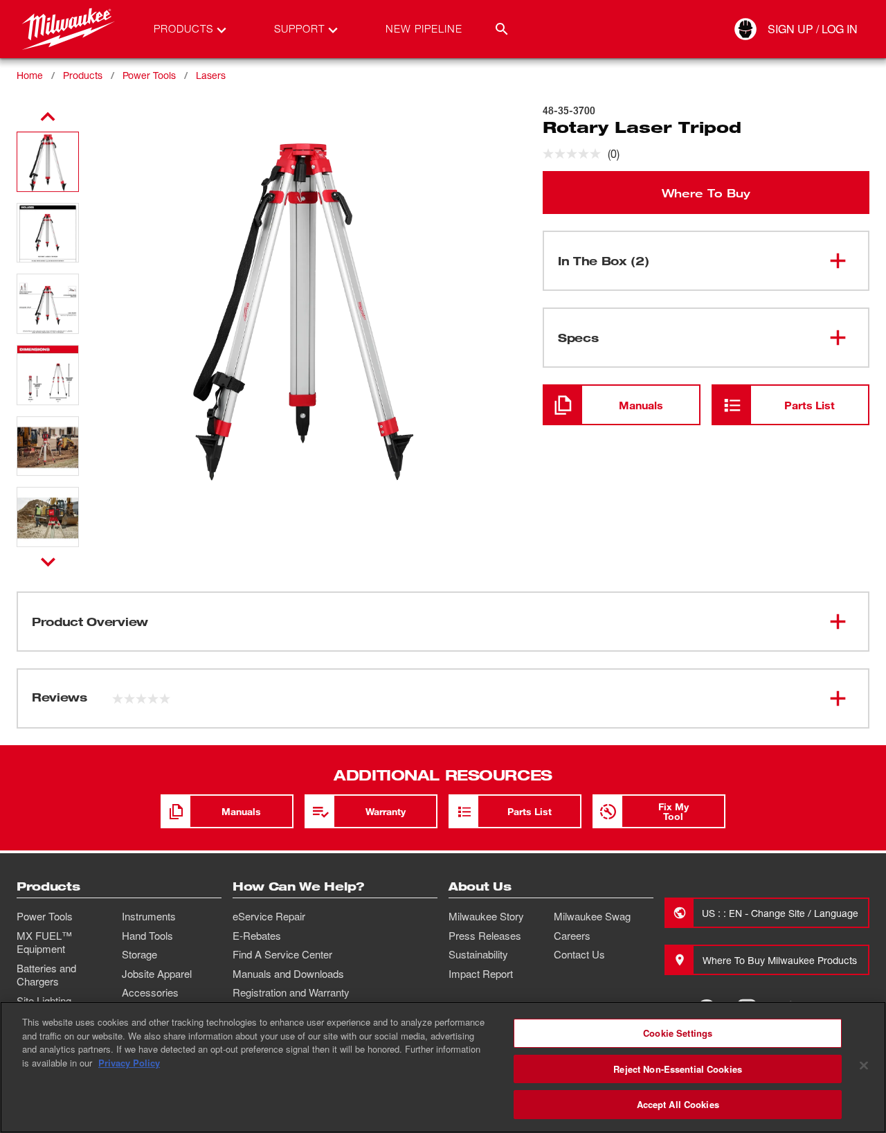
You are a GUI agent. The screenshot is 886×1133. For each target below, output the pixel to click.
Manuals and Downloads (288, 974)
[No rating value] (575, 153)
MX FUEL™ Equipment (44, 942)
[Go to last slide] (48, 117)
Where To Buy (706, 192)
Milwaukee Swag (592, 916)
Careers (572, 936)
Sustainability (478, 954)
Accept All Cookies (678, 1104)
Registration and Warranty (291, 992)
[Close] (864, 1066)
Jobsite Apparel (157, 974)
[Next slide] (48, 561)
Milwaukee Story (486, 916)
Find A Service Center (282, 954)
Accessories (150, 992)
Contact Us (579, 954)
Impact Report (481, 974)
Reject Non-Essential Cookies (677, 1069)
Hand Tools (147, 936)
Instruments (149, 916)
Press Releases (485, 936)
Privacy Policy (129, 1062)
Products (82, 75)
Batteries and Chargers (46, 975)
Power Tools (149, 75)
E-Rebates (257, 936)
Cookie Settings (677, 1033)
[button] (48, 162)
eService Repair (269, 916)
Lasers (211, 75)
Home (30, 75)
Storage (139, 954)
